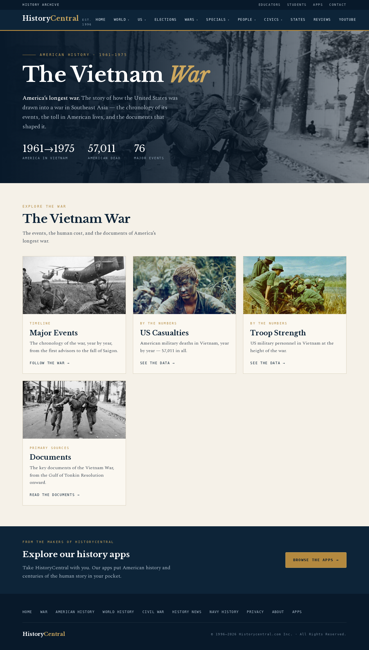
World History (118, 612)
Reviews (322, 20)
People (245, 20)
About (278, 612)
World (120, 20)
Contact (338, 5)
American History (75, 612)
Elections (166, 20)
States (298, 20)
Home (101, 20)
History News (187, 612)
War (44, 612)
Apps (318, 5)
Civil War (153, 612)
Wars (190, 20)
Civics (271, 20)
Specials (216, 20)
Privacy (255, 612)
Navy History (224, 612)
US (140, 20)
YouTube (347, 20)
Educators (270, 5)
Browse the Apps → (316, 560)
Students (297, 5)
